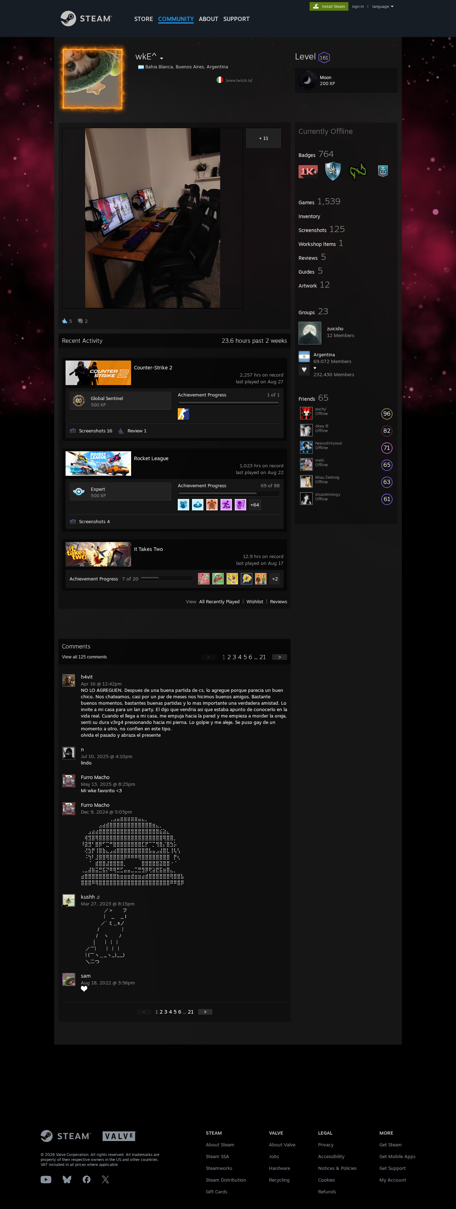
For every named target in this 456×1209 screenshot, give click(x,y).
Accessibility (331, 1156)
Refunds (327, 1191)
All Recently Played (219, 601)
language (380, 6)
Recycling (279, 1180)
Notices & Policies (337, 1168)
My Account (392, 1180)
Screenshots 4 (94, 521)
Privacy (325, 1144)
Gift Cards (216, 1191)
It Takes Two (148, 549)
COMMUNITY (176, 18)
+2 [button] (275, 579)
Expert (98, 489)
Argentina (324, 354)
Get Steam (390, 1144)
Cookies (326, 1180)
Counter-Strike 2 (153, 367)
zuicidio (335, 328)
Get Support (392, 1168)
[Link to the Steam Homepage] (86, 24)
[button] (346, 56)
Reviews (278, 601)
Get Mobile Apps (397, 1156)
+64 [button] (254, 505)
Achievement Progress (202, 395)
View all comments (84, 657)
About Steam (220, 1144)
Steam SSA (217, 1156)
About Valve (282, 1144)
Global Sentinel (107, 398)
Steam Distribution (226, 1180)
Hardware (279, 1168)
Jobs (274, 1156)
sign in (358, 6)
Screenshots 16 (95, 430)
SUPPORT (236, 18)
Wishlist (255, 601)
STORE (143, 18)
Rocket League (151, 458)
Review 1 (137, 430)
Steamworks (219, 1168)
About (208, 18)
